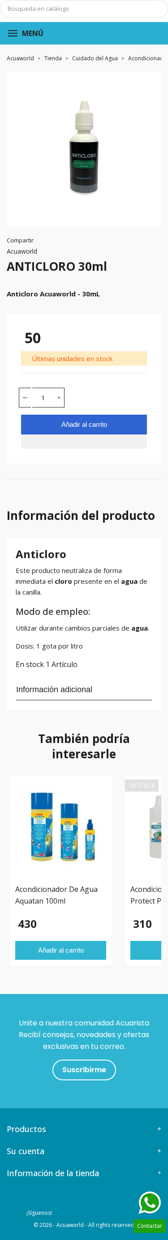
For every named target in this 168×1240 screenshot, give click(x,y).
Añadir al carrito (84, 424)
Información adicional (54, 689)
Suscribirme (84, 1070)
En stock (30, 664)
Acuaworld (22, 251)
